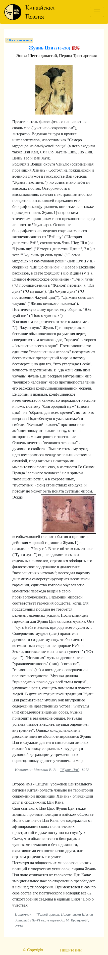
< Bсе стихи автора (19, 40)
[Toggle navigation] (97, 12)
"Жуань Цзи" (69, 770)
